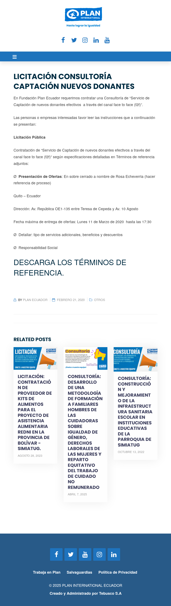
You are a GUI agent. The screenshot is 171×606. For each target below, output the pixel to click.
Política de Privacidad (118, 572)
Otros (99, 299)
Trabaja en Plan (46, 572)
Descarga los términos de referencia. (70, 267)
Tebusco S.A (110, 593)
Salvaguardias (79, 572)
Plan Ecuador (35, 299)
